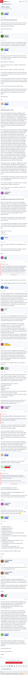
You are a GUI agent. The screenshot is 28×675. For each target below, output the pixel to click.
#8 (26, 291)
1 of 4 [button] (10, 660)
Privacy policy (15, 673)
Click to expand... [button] (14, 274)
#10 (26, 348)
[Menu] (1, 1)
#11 (26, 372)
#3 (26, 53)
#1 (26, 17)
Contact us (3, 673)
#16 (26, 521)
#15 (26, 507)
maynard (3, 8)
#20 (26, 638)
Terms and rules (9, 673)
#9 (26, 313)
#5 (26, 196)
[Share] (25, 17)
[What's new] (24, 1)
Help (20, 673)
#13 (26, 458)
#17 (26, 565)
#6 (26, 242)
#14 (26, 470)
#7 (26, 261)
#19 (26, 599)
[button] (1, 672)
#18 (26, 576)
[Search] (26, 1)
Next (14, 660)
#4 (26, 107)
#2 (26, 40)
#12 (26, 411)
